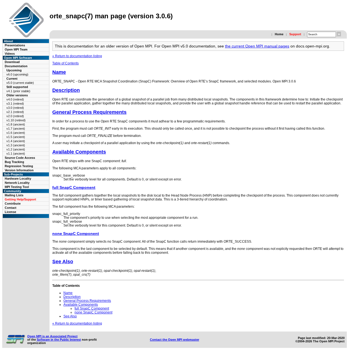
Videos (10, 53)
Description (66, 90)
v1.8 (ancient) (15, 124)
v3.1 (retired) (15, 103)
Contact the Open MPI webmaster (174, 339)
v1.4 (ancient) (15, 141)
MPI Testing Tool (17, 187)
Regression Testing (19, 166)
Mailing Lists (14, 195)
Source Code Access (20, 157)
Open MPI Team (16, 49)
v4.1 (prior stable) (18, 91)
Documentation (16, 66)
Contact (10, 207)
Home (279, 34)
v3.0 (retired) (15, 107)
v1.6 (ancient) (15, 132)
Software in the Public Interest (59, 339)
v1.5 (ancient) (15, 137)
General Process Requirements (89, 112)
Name (59, 72)
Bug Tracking (14, 162)
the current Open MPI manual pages (257, 46)
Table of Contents (65, 63)
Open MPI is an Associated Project (52, 336)
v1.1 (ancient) (15, 153)
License (10, 212)
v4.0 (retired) (15, 99)
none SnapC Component (75, 233)
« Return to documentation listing (77, 56)
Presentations (15, 45)
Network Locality (17, 182)
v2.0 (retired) (15, 116)
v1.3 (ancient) (15, 145)
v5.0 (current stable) (20, 82)
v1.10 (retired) (16, 120)
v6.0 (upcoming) (17, 74)
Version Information (19, 170)
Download (12, 62)
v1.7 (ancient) (15, 128)
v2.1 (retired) (15, 112)
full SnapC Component (73, 187)
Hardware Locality (18, 178)
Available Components (79, 152)
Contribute (13, 203)
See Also (62, 261)
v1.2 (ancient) (15, 149)
